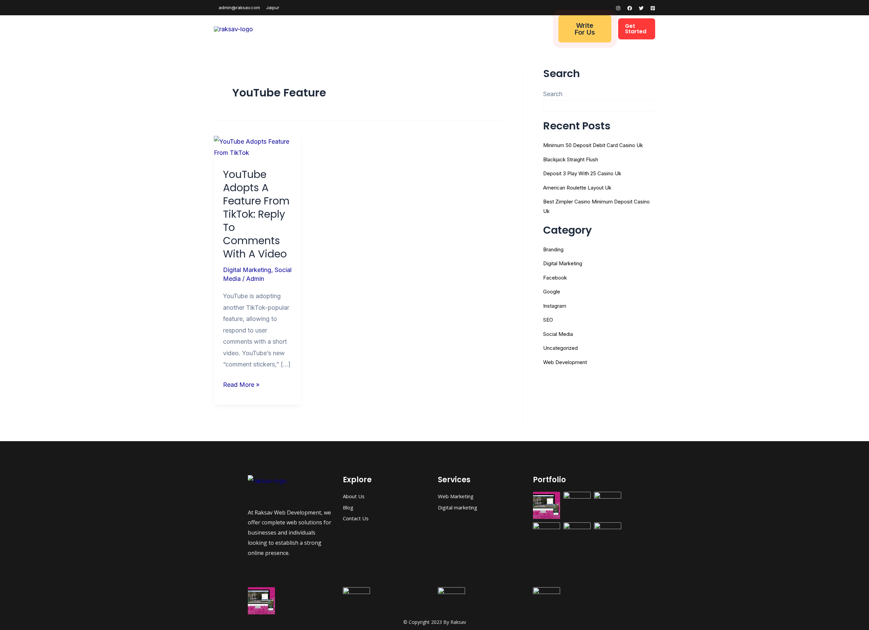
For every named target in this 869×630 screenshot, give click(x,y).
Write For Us (585, 28)
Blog (500, 28)
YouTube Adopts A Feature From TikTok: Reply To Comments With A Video (256, 214)
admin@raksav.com (238, 7)
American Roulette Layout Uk (577, 187)
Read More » (241, 383)
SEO (548, 320)
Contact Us (532, 28)
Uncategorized (560, 348)
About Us (472, 28)
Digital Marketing (427, 28)
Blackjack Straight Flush (570, 159)
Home (329, 28)
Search (552, 93)
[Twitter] (641, 8)
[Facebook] (629, 8)
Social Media (558, 334)
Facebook (555, 277)
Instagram (554, 306)
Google (551, 291)
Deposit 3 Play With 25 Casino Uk (582, 173)
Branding (553, 249)
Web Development (369, 28)
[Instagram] (618, 8)
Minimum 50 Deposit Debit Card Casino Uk (593, 145)
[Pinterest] (652, 8)
